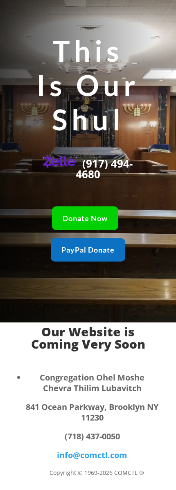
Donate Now (85, 218)
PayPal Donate (88, 249)
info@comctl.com (92, 455)
